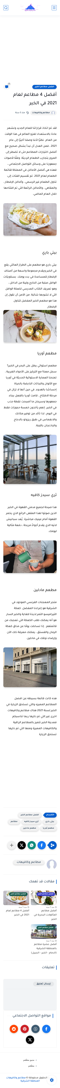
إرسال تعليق (43, 984)
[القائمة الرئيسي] (54, 7)
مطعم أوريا (48, 828)
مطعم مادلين (29, 828)
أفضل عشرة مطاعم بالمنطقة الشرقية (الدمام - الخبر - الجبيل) (44, 948)
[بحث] (5, 7)
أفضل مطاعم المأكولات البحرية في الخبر (45, 915)
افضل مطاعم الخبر (44, 87)
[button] (42, 845)
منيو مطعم (28, 1060)
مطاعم (14, 822)
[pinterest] (24, 1029)
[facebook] (46, 1029)
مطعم (31, 1065)
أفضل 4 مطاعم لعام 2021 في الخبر (17, 913)
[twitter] (30, 1040)
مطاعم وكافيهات (41, 113)
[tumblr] (35, 1029)
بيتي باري (49, 822)
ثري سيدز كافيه (31, 822)
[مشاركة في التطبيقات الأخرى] (12, 845)
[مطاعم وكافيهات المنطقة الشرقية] (30, 7)
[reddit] (14, 1029)
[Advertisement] (30, 52)
